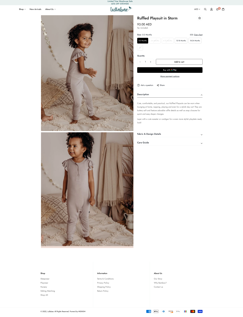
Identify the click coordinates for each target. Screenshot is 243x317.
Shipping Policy (104, 286)
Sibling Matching (47, 290)
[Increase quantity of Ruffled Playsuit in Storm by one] (150, 62)
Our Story (158, 278)
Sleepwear (44, 278)
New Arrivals (35, 9)
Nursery (43, 286)
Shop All (44, 295)
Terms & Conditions (105, 278)
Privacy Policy (103, 282)
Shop (21, 9)
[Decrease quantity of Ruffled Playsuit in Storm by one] (140, 62)
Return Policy (102, 290)
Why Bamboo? (160, 282)
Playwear (44, 282)
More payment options (169, 76)
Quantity (141, 55)
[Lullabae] (121, 9)
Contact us (158, 286)
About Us (49, 9)
